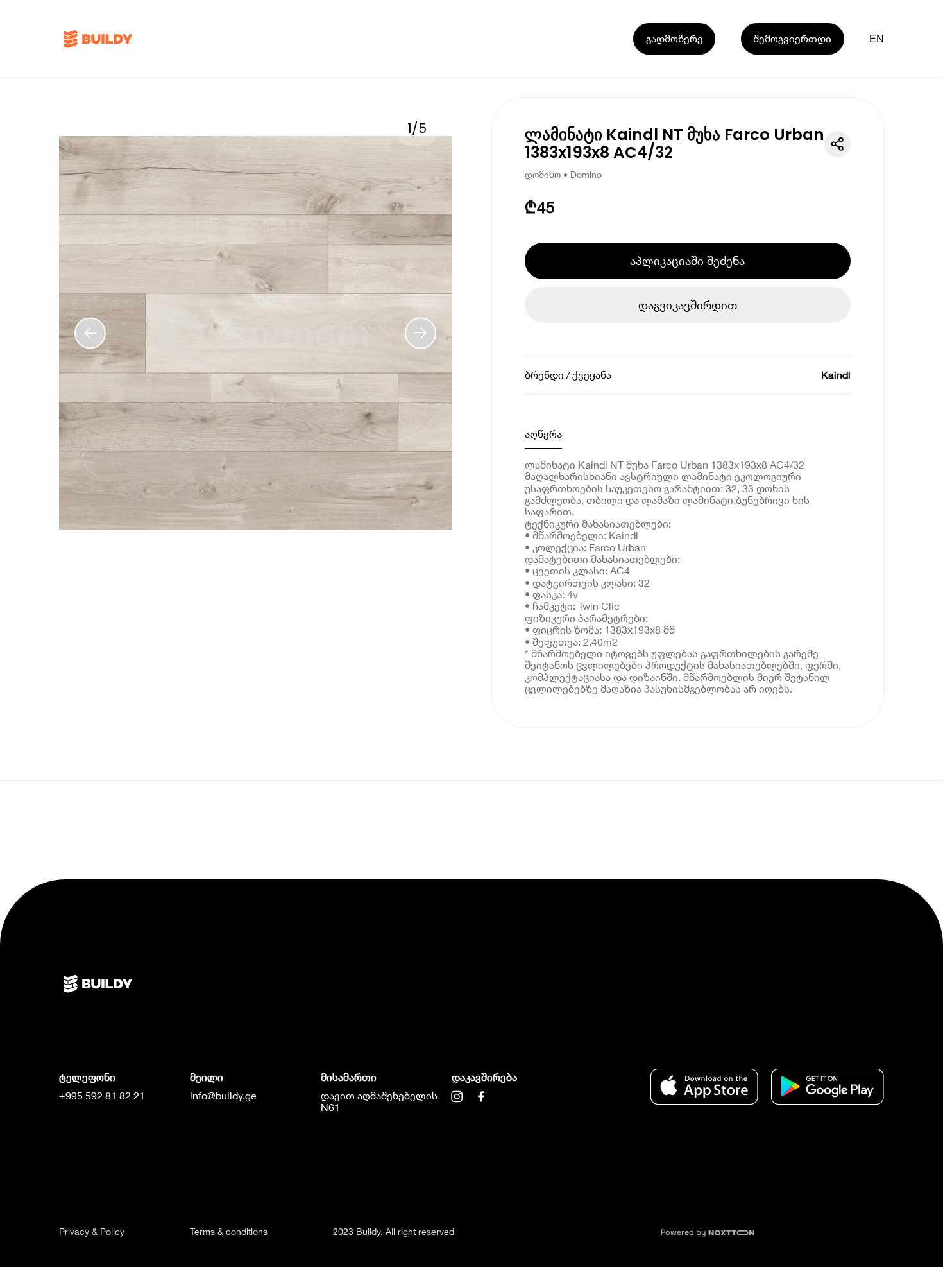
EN (877, 38)
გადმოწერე (674, 38)
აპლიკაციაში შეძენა (687, 261)
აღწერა (543, 433)
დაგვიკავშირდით (687, 305)
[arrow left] (90, 333)
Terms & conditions (229, 1231)
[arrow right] (420, 333)
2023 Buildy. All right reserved (393, 1231)
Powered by (684, 1232)
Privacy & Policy (91, 1231)
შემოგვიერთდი (792, 38)
